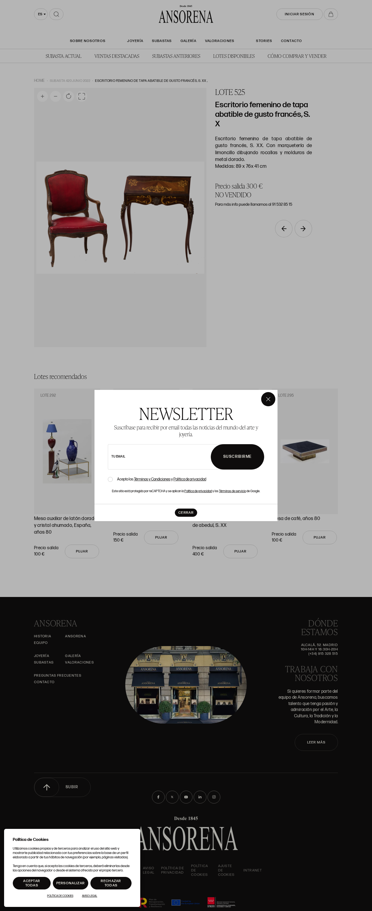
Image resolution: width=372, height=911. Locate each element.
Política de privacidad (189, 479)
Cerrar (186, 512)
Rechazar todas (111, 883)
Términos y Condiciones (152, 479)
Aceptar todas (31, 883)
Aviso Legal (89, 896)
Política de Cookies (60, 896)
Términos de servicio (232, 491)
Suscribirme (237, 456)
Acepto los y (161, 479)
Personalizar (70, 883)
